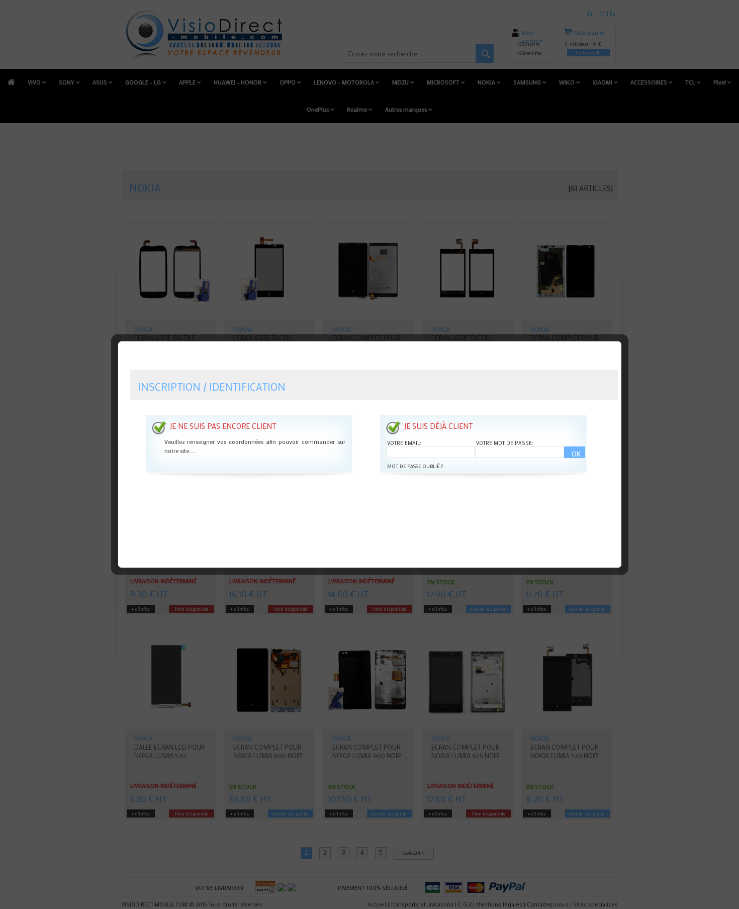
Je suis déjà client (438, 426)
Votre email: (404, 442)
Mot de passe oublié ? (415, 466)
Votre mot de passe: (504, 442)
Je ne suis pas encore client (222, 426)
